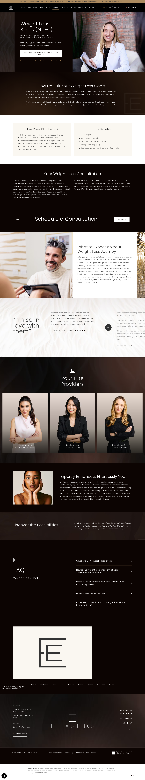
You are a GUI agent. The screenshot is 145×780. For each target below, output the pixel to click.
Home (22, 61)
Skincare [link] (65, 8)
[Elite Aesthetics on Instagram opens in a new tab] (124, 723)
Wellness (43, 61)
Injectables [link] (32, 8)
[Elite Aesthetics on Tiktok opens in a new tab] (131, 723)
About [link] (23, 8)
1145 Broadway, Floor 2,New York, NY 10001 (22, 711)
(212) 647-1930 (41, 773)
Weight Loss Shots (57, 61)
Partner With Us (21, 734)
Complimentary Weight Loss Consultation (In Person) (41, 53)
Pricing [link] (91, 8)
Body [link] (48, 8)
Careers (129, 729)
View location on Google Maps (24, 717)
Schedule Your (52, 673)
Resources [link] (82, 8)
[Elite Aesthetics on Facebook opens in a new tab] (127, 723)
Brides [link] (73, 8)
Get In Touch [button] (135, 775)
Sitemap (94, 753)
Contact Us (122, 219)
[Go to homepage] (11, 8)
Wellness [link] (55, 8)
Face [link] (42, 8)
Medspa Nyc (32, 61)
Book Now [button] (132, 7)
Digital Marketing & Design (13, 687)
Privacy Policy (68, 753)
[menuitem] (23, 8)
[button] (4, 776)
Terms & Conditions (55, 753)
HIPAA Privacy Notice (82, 753)
